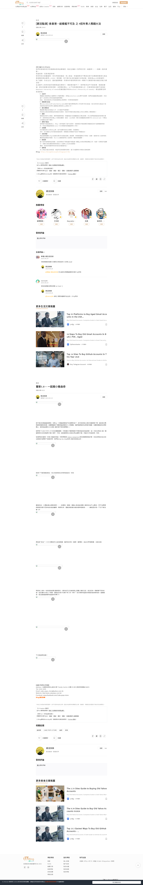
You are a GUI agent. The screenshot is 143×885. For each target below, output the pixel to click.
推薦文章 (60, 6)
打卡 (46, 170)
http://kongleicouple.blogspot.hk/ (55, 152)
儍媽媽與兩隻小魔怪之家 (41, 221)
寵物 (114, 6)
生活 (109, 6)
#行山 (86, 861)
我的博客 (66, 872)
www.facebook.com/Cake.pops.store (56, 695)
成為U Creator (44, 6)
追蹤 (103, 34)
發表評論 (41, 238)
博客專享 (74, 6)
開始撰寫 (123, 2)
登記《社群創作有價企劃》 (57, 165)
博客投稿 (50, 874)
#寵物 (81, 861)
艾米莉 (56, 221)
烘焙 (66, 730)
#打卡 (90, 861)
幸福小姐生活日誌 (47, 256)
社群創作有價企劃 (21, 6)
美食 (87, 6)
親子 (105, 6)
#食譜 (94, 861)
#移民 (112, 861)
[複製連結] (22, 142)
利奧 (86, 221)
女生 (96, 6)
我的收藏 (66, 866)
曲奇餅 (39, 730)
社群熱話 (33, 6)
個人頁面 (66, 861)
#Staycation (106, 861)
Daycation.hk (71, 221)
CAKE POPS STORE (50, 730)
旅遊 (92, 6)
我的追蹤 (66, 869)
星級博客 (67, 6)
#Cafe (99, 861)
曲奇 (61, 730)
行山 (118, 6)
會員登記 (115, 2)
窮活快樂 (44, 33)
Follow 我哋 (72, 174)
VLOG (82, 6)
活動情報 (76, 170)
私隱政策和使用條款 (50, 882)
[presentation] (35, 214)
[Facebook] (22, 127)
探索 (54, 6)
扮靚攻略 (69, 170)
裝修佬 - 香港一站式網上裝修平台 (101, 221)
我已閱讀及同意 (117, 882)
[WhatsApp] (22, 132)
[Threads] (22, 137)
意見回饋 (50, 872)
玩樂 (101, 6)
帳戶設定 (66, 864)
